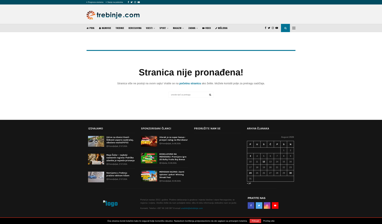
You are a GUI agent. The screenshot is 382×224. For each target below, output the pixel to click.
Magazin (177, 28)
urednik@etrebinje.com (192, 208)
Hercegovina (134, 28)
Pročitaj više (269, 221)
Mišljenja (222, 28)
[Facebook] (128, 2)
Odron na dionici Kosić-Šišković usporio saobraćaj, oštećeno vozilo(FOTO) (120, 140)
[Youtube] (139, 2)
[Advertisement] (241, 14)
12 (264, 161)
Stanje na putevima (115, 2)
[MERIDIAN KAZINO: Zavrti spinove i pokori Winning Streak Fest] (149, 176)
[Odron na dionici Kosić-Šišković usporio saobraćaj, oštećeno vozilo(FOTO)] (96, 141)
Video (208, 28)
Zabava (191, 28)
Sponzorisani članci (156, 128)
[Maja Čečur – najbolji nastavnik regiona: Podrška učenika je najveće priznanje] (96, 159)
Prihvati (255, 221)
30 (290, 173)
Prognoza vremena (95, 2)
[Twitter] (132, 2)
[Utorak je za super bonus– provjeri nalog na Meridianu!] (149, 141)
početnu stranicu (190, 83)
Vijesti (149, 28)
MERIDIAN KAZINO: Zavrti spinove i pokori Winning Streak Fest (171, 174)
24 (250, 173)
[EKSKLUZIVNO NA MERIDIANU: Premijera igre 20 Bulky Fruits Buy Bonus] (149, 158)
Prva (91, 28)
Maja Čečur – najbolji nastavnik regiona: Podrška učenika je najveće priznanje (120, 158)
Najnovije (106, 28)
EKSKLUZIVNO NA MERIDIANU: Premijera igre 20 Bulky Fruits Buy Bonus (172, 157)
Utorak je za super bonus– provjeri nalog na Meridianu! (173, 138)
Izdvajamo (95, 128)
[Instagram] (135, 2)
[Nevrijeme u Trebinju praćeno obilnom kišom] (96, 177)
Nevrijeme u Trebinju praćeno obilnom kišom (117, 174)
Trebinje (119, 28)
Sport (163, 28)
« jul (249, 183)
